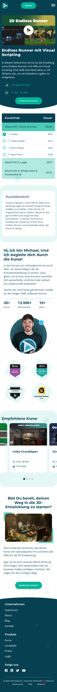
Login (8, 656)
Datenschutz (17, 684)
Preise (8, 651)
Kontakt (9, 626)
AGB (30, 684)
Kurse (8, 640)
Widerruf (41, 684)
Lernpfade (11, 645)
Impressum (11, 610)
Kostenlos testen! (28, 100)
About (8, 615)
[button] (53, 5)
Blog (7, 620)
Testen (28, 5)
